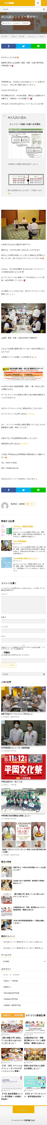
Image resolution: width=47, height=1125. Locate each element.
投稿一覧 (29, 504)
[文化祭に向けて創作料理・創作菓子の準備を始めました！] (6, 885)
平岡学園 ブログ (29, 1120)
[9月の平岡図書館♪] (6, 545)
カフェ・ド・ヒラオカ (11, 975)
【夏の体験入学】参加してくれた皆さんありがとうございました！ (11, 1040)
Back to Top (23, 1110)
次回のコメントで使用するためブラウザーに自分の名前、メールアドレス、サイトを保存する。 (23, 648)
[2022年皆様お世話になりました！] (6, 562)
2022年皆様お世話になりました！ (26, 558)
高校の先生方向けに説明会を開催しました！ (34, 1066)
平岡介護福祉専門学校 (11, 993)
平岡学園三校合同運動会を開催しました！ (16, 816)
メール (4, 627)
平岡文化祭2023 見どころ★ (11, 782)
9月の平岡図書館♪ (20, 541)
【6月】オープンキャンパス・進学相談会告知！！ (35, 1094)
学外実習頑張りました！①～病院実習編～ (16, 748)
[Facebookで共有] (8, 46)
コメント (4, 594)
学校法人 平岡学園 (21, 23)
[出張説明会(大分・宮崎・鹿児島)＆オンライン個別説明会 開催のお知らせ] (6, 911)
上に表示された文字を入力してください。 (16, 655)
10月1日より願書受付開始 (23, 526)
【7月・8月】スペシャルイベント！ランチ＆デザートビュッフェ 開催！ (11, 1068)
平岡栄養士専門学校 (9, 750)
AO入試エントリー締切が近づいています (18, 942)
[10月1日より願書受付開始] (6, 530)
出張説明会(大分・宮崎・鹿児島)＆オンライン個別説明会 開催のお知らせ (34, 1040)
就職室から (7, 987)
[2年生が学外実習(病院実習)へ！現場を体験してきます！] (6, 924)
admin (37, 942)
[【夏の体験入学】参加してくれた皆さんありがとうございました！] (6, 898)
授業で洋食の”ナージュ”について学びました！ (17, 714)
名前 (3, 617)
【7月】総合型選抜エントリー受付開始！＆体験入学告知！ (12, 1096)
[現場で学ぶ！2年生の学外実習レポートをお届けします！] (6, 871)
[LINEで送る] (38, 46)
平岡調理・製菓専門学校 (11, 717)
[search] (44, 9)
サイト (3, 636)
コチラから (31, 414)
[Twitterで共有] (23, 46)
